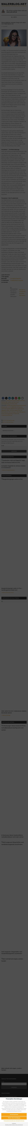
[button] (14, 1118)
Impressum (14, 1123)
